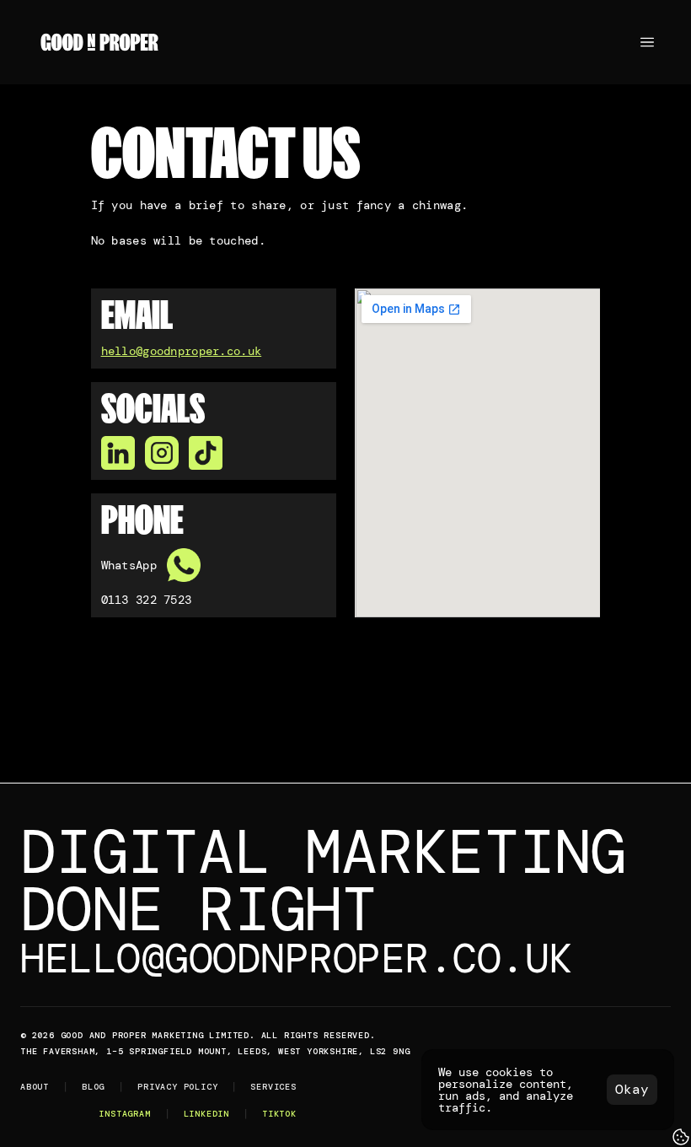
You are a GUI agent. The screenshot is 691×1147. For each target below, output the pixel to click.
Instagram (124, 1113)
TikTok (279, 1113)
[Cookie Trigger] (681, 1137)
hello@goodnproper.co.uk (181, 350)
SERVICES (273, 1086)
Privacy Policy (177, 1086)
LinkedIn (206, 1113)
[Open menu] (647, 42)
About (34, 1086)
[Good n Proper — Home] (99, 42)
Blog (93, 1086)
